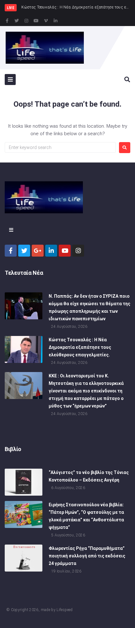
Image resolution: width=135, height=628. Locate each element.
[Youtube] (36, 21)
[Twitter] (16, 21)
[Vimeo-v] (46, 21)
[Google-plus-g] (38, 251)
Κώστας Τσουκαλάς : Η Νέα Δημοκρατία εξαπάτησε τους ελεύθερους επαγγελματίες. (80, 347)
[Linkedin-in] (55, 21)
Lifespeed (65, 610)
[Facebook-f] (7, 21)
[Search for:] (60, 147)
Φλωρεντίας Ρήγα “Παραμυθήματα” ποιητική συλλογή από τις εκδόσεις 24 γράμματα (87, 556)
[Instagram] (26, 21)
